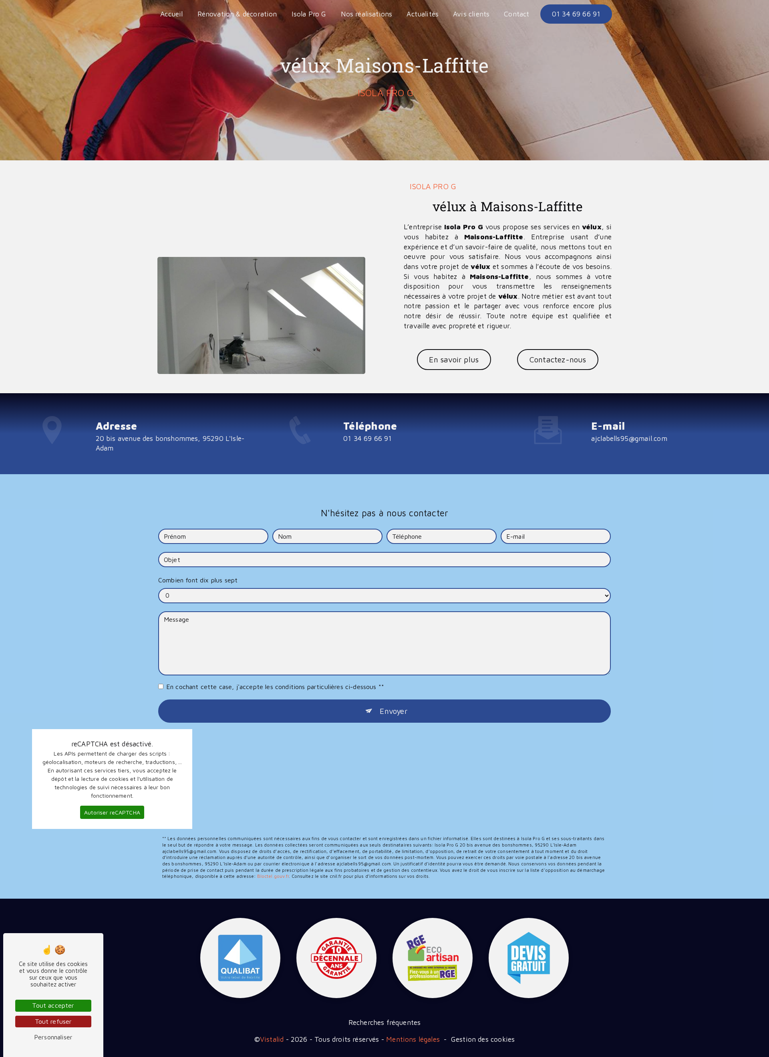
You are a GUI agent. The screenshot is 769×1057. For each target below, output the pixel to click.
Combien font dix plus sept (198, 580)
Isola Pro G (309, 14)
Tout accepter (53, 1005)
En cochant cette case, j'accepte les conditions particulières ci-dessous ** (275, 686)
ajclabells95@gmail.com (629, 438)
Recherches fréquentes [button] (384, 1022)
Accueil (171, 14)
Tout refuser (53, 1021)
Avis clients (471, 14)
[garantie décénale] (336, 958)
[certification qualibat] (240, 958)
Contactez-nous (557, 359)
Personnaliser (53, 1037)
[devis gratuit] (529, 958)
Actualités (423, 14)
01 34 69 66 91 (576, 14)
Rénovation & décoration (237, 14)
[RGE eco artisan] (433, 958)
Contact (516, 14)
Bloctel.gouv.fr (273, 876)
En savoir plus (454, 359)
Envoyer (393, 710)
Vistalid (272, 1039)
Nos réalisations (367, 14)
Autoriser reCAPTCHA (112, 812)
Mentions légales (413, 1039)
